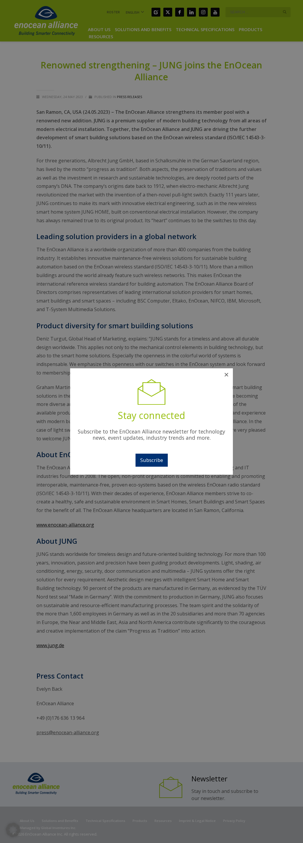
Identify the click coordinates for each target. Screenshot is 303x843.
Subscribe (151, 460)
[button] (13, 830)
